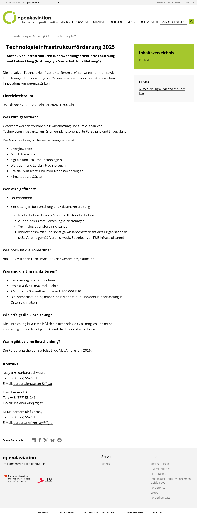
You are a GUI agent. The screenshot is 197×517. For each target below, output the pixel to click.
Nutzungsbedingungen (99, 512)
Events (130, 21)
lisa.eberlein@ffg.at (28, 403)
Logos (154, 492)
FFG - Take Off (160, 474)
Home (6, 36)
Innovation (82, 21)
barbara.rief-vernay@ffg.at (33, 422)
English (189, 2)
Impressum (41, 512)
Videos (105, 464)
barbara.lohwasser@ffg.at (32, 383)
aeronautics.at (160, 464)
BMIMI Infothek (160, 469)
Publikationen (149, 21)
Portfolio (116, 21)
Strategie (99, 21)
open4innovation (14, 2)
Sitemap (157, 512)
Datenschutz (66, 512)
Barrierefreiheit (133, 512)
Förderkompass (160, 497)
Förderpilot (158, 487)
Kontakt (177, 2)
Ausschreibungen (173, 21)
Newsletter (163, 2)
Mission (65, 21)
